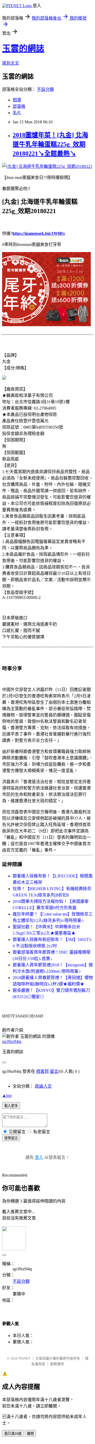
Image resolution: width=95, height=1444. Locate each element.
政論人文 (43, 1086)
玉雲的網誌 (23, 48)
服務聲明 (57, 1364)
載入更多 (11, 1106)
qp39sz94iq (11, 1041)
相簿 (17, 100)
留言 (54, 1071)
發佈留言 (11, 1138)
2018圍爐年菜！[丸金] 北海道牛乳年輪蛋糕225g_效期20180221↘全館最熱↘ (50, 144)
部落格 (19, 106)
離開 (30, 1434)
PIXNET (24, 1358)
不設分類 (45, 89)
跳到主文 (10, 63)
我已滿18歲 (13, 1434)
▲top (7, 1095)
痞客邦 (42, 1071)
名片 (17, 112)
